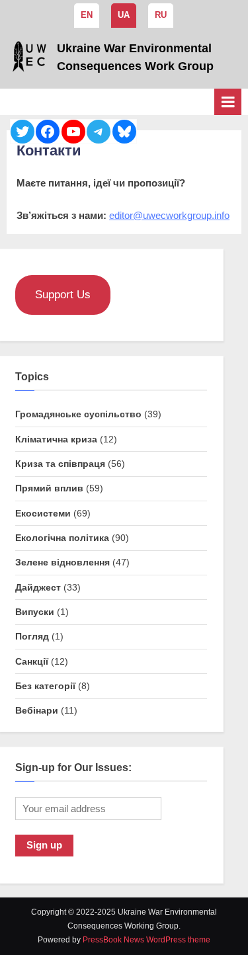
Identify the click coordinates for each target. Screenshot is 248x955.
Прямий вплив (49, 488)
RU (161, 15)
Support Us (63, 294)
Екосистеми (43, 513)
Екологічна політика (62, 537)
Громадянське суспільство (78, 414)
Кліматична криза (56, 439)
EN (87, 15)
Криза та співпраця (60, 463)
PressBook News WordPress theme (146, 939)
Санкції (31, 661)
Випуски (34, 611)
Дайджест (38, 587)
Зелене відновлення (62, 562)
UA (124, 15)
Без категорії (45, 686)
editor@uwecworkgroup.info (169, 215)
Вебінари (36, 710)
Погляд (32, 636)
